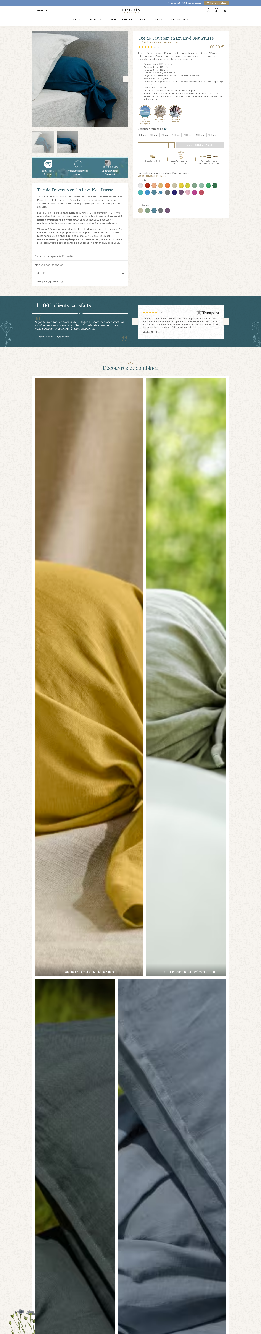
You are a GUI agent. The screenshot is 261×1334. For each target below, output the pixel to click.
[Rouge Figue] (147, 185)
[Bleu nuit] (174, 192)
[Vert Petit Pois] (208, 185)
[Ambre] (187, 185)
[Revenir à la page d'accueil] (145, 42)
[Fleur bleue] (147, 192)
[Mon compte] (208, 10)
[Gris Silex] (167, 192)
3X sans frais (213, 163)
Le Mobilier (127, 19)
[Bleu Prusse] (160, 192)
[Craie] (140, 185)
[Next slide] (126, 79)
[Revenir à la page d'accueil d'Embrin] (131, 10)
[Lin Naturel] (174, 185)
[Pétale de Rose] (187, 192)
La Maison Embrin (177, 19)
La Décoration (93, 19)
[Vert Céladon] (194, 185)
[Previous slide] (35, 79)
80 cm (142, 135)
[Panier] (224, 10)
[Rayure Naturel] (140, 210)
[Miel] (160, 185)
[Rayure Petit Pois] (147, 210)
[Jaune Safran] (181, 185)
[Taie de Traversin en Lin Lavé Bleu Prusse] (80, 79)
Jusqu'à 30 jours (178, 161)
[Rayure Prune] (167, 210)
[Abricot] (167, 185)
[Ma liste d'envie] (216, 10)
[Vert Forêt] (215, 185)
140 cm (176, 135)
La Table (111, 19)
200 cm (212, 135)
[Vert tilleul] (201, 185)
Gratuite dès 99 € (152, 161)
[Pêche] (154, 185)
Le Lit (76, 19)
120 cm (164, 135)
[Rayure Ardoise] (154, 210)
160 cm (188, 135)
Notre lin (157, 19)
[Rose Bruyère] (194, 192)
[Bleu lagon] (140, 192)
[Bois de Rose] (201, 192)
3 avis (156, 47)
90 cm (153, 135)
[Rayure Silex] (160, 210)
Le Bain (142, 19)
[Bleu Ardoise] (154, 192)
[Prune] (181, 192)
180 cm (200, 135)
